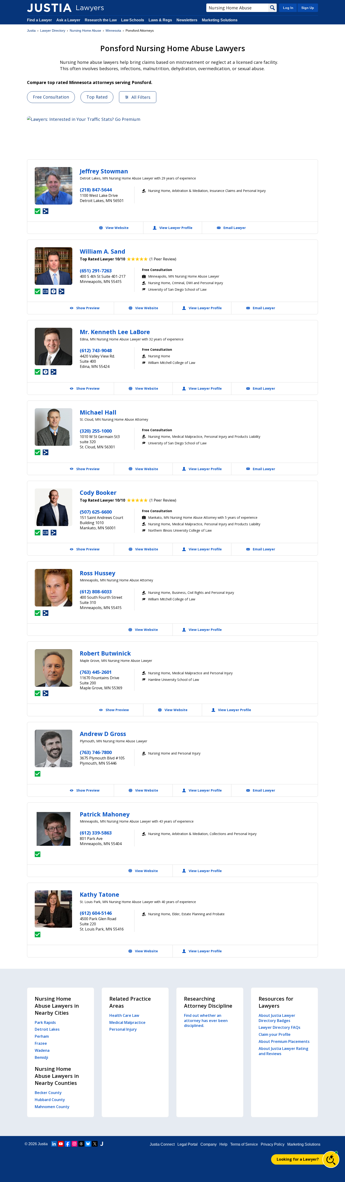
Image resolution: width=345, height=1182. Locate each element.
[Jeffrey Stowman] (53, 186)
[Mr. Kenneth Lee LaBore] (53, 346)
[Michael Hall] (53, 427)
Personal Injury (123, 1029)
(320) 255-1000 (96, 431)
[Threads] (81, 1144)
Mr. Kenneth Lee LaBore (115, 332)
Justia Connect (162, 1144)
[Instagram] (74, 1144)
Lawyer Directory (52, 30)
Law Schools (132, 20)
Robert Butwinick (105, 653)
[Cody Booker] (53, 507)
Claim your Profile (275, 1034)
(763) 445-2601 (96, 672)
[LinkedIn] (54, 1144)
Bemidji (41, 1057)
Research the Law (101, 20)
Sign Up (307, 8)
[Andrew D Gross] (53, 748)
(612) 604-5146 (96, 913)
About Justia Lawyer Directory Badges (277, 1018)
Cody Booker (98, 492)
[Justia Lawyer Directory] (49, 8)
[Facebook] (67, 1144)
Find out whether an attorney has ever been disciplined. (206, 1020)
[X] (95, 1144)
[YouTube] (61, 1144)
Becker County (48, 1092)
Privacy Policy (272, 1144)
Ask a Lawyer (68, 20)
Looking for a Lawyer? (298, 1159)
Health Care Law (124, 1015)
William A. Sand (102, 251)
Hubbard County (50, 1099)
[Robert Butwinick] (53, 668)
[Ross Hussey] (53, 587)
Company (208, 1144)
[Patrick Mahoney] (53, 829)
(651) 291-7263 (96, 270)
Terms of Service (244, 1144)
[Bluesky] (88, 1144)
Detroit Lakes (47, 1029)
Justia (31, 30)
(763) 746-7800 (96, 752)
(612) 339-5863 (96, 833)
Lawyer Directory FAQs (279, 1027)
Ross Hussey (97, 573)
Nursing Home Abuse (85, 30)
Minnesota (113, 30)
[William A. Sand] (53, 266)
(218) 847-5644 (96, 190)
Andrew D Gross (103, 734)
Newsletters (186, 20)
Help (223, 1144)
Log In (288, 8)
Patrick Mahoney (105, 814)
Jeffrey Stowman (104, 171)
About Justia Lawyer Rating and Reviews (283, 1051)
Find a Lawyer (39, 20)
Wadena (42, 1050)
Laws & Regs (160, 20)
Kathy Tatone (99, 894)
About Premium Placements (284, 1041)
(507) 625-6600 (96, 512)
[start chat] (330, 1159)
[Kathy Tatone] (53, 909)
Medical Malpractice (127, 1022)
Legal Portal (187, 1144)
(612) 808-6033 (96, 591)
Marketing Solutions (220, 20)
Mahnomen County (52, 1106)
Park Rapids (45, 1022)
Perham (42, 1036)
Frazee (41, 1043)
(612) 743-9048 (96, 350)
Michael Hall (98, 412)
